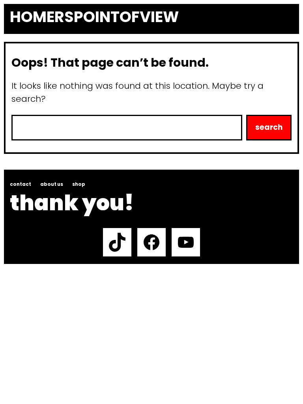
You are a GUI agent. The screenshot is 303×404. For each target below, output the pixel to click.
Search (268, 127)
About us (51, 184)
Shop (78, 184)
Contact (20, 184)
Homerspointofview (94, 17)
